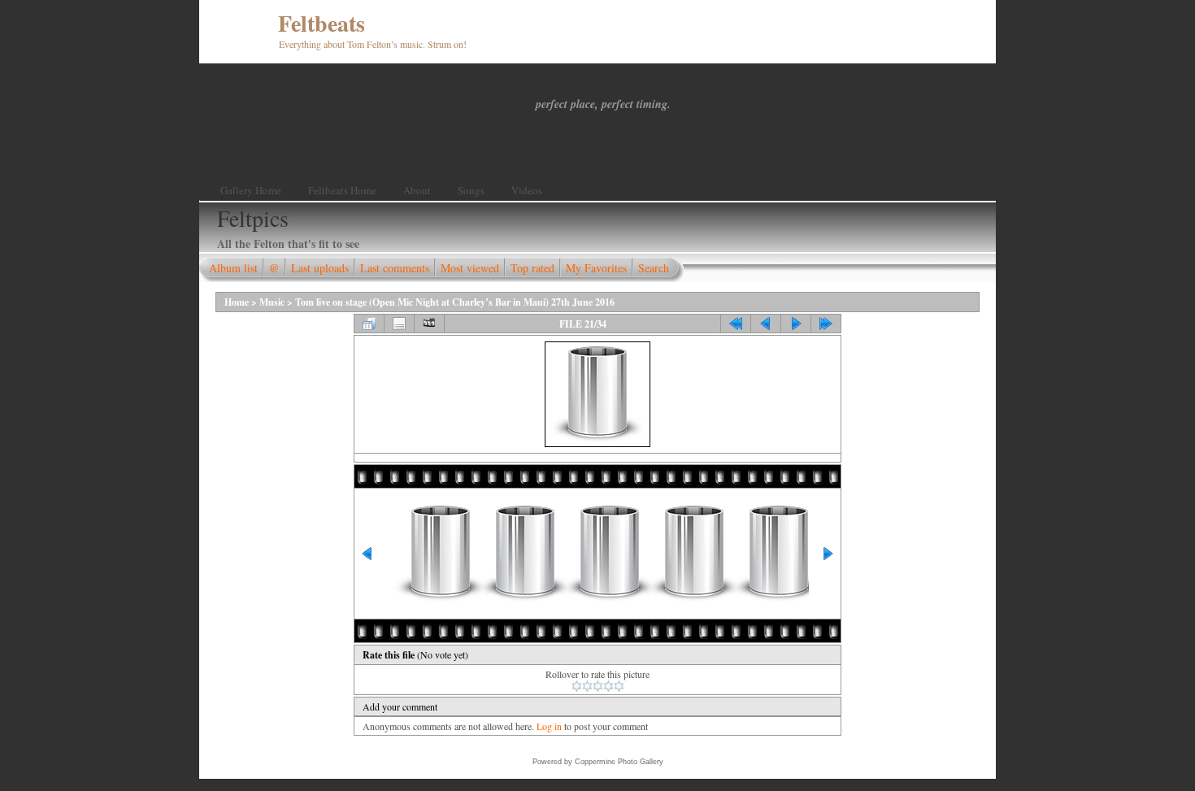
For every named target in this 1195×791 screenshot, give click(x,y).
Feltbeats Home (342, 190)
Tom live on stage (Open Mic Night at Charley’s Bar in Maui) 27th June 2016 (455, 302)
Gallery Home (250, 190)
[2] (587, 686)
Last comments (394, 268)
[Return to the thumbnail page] (369, 323)
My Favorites (596, 268)
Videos (526, 190)
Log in (549, 725)
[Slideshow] (429, 323)
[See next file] (795, 323)
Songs (471, 190)
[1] (576, 686)
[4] (608, 686)
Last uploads (320, 268)
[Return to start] (735, 323)
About (417, 190)
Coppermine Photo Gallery (619, 762)
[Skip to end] (826, 323)
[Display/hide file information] (399, 323)
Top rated (532, 268)
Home (236, 302)
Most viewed (470, 268)
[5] (619, 686)
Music (272, 302)
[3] (598, 686)
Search (653, 268)
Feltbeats (321, 23)
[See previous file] (765, 323)
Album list (233, 268)
